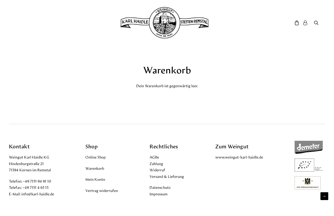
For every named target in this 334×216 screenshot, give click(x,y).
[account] (307, 22)
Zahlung (156, 163)
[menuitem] (319, 22)
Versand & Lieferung (167, 176)
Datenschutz (160, 187)
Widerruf (157, 170)
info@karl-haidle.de (37, 194)
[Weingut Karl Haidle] (164, 22)
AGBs (154, 157)
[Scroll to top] (324, 195)
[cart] (296, 22)
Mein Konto (95, 179)
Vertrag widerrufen (101, 190)
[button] (319, 22)
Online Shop (95, 157)
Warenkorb (94, 168)
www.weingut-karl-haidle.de (239, 157)
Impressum (159, 194)
